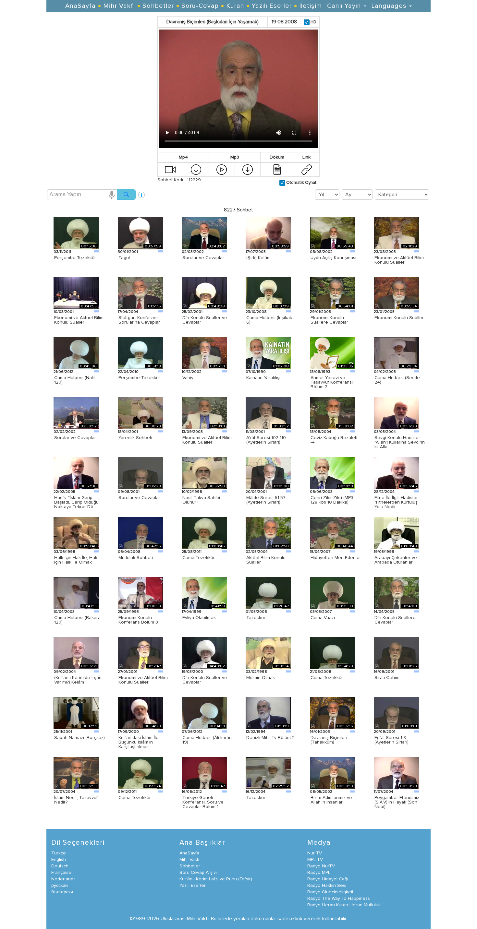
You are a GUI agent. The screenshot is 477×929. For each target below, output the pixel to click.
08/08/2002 (321, 252)
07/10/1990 (256, 372)
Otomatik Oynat (300, 183)
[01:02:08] (268, 353)
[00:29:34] (396, 353)
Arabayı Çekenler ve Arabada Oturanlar (395, 560)
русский (59, 885)
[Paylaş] (306, 169)
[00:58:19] (332, 772)
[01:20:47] (268, 592)
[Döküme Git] (277, 169)
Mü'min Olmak (260, 677)
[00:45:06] (76, 353)
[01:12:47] (140, 652)
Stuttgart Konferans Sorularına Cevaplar (139, 320)
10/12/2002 (192, 372)
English (58, 859)
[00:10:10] (332, 472)
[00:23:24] (140, 772)
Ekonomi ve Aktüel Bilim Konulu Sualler (399, 260)
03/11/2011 (62, 252)
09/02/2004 (65, 672)
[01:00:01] (396, 712)
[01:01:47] (204, 772)
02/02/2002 (65, 432)
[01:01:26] (396, 652)
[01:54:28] (332, 652)
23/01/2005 (384, 312)
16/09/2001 (384, 672)
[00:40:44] (332, 532)
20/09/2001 (384, 732)
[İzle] (170, 169)
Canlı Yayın (345, 6)
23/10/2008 (256, 312)
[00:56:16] (332, 712)
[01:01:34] (268, 652)
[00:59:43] (332, 233)
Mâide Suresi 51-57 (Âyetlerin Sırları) (266, 500)
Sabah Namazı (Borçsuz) (79, 737)
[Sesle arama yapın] (112, 194)
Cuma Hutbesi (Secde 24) (397, 380)
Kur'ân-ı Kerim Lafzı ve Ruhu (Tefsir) (215, 879)
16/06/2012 (192, 792)
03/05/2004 (385, 432)
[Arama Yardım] (141, 192)
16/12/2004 (255, 792)
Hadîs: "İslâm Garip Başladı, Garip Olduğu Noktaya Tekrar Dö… (76, 502)
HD (313, 22)
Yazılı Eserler (272, 6)
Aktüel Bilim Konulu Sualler (266, 560)
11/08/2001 (255, 432)
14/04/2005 (384, 612)
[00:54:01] (332, 293)
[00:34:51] (204, 712)
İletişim (310, 6)
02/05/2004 (257, 552)
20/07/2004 (64, 792)
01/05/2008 (256, 612)
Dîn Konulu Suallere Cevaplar (395, 620)
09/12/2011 (127, 792)
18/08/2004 (320, 432)
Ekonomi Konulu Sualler (399, 318)
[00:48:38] (204, 293)
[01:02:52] (268, 413)
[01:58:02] (332, 413)
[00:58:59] (268, 233)
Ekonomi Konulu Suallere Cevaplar (329, 320)
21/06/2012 (63, 372)
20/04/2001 (256, 492)
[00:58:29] (396, 772)
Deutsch (59, 866)
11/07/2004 (383, 792)
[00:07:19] (268, 293)
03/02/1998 (256, 672)
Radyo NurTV (321, 866)
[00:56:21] (76, 652)
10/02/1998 (192, 492)
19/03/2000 (192, 672)
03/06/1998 (64, 552)
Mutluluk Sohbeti (135, 557)
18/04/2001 (128, 432)
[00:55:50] (204, 472)
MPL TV (315, 859)
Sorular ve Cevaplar (203, 258)
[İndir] (196, 169)
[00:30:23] (140, 413)
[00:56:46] (396, 472)
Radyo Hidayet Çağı (327, 879)
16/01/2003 (320, 732)
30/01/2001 (128, 252)
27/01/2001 (127, 672)
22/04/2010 (128, 372)
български (62, 892)
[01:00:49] (396, 532)
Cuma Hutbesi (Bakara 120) (77, 620)
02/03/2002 (193, 252)
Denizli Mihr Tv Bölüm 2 (270, 737)
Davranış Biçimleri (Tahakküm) (329, 739)
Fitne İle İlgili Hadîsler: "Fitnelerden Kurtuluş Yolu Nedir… (396, 502)
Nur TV (314, 853)
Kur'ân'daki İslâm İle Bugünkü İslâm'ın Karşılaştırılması (138, 742)
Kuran (235, 6)
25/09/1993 (128, 612)
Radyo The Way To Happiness (338, 898)
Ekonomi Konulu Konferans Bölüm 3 (138, 620)
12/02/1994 (255, 732)
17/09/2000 (128, 732)
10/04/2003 (64, 612)
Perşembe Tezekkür (75, 258)
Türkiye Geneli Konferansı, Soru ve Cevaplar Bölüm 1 (203, 802)
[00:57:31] (204, 353)
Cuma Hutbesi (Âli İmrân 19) (207, 739)
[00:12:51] (76, 712)
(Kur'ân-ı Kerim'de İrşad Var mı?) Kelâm (78, 680)
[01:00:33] (140, 592)
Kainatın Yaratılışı (263, 377)
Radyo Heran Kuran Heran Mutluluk (344, 905)
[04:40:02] (204, 652)
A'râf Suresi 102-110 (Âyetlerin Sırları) (266, 440)
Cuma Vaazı (323, 617)
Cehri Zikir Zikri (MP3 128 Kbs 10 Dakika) (332, 500)
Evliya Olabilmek (199, 617)
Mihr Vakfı (119, 6)
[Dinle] (221, 169)
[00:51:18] (140, 353)
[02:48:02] (204, 233)
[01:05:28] (140, 472)
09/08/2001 (129, 492)
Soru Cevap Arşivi (198, 872)
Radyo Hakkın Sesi (326, 885)
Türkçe (58, 853)
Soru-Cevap (200, 6)
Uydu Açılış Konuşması (333, 258)
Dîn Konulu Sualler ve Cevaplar (204, 320)
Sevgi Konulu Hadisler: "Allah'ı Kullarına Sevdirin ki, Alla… (399, 442)
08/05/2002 (321, 792)
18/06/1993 (320, 372)
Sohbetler (158, 6)
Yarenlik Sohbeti (135, 437)
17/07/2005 (256, 252)
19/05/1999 (384, 552)
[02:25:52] (268, 772)
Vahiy (187, 377)
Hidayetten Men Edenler (336, 557)
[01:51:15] (140, 293)
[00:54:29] (140, 712)
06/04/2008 (129, 552)
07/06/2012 (192, 732)
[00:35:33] (332, 592)
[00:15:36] (76, 233)
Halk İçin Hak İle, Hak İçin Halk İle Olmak (75, 560)
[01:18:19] (268, 712)
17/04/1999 (192, 612)
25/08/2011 (192, 552)
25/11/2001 (63, 732)
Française (61, 872)
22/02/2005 (64, 492)
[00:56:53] (76, 772)
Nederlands (63, 879)
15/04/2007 (320, 552)
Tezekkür (255, 617)
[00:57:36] (76, 472)
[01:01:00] (268, 472)
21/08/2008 (320, 672)
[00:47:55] (76, 293)
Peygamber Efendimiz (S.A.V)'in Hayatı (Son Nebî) (396, 802)
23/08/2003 (385, 252)
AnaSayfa (80, 6)
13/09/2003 (192, 432)
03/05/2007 (321, 612)
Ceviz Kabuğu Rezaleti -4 (334, 440)
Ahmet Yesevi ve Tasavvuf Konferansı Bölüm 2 (332, 382)
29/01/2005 (320, 312)
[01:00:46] (204, 532)
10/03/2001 (64, 312)
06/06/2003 (321, 492)
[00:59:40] (76, 532)
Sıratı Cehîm (386, 677)
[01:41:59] (204, 592)
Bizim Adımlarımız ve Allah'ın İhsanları (331, 799)
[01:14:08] (396, 592)
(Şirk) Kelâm (258, 258)
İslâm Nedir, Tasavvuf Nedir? (76, 799)
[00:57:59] (140, 233)
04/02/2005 (385, 372)
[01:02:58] (268, 532)
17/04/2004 (128, 312)
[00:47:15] (76, 592)
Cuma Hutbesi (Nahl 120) (74, 380)
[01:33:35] (332, 353)
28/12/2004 (384, 492)
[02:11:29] (396, 233)
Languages (390, 6)
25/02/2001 (192, 312)
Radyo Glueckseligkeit (330, 892)
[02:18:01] (204, 413)
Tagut (124, 258)
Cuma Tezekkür (198, 557)
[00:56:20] (396, 413)
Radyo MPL (318, 872)
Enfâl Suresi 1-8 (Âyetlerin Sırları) (391, 739)
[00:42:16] (140, 532)
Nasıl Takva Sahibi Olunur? (201, 500)
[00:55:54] (396, 293)
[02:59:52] (76, 413)
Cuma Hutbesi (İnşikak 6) (269, 320)
